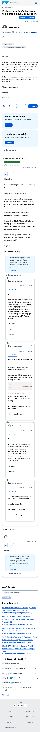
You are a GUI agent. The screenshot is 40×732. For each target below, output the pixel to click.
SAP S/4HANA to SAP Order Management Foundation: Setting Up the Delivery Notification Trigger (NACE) (18, 619)
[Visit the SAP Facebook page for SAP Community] (15, 705)
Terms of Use (30, 711)
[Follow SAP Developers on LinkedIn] (25, 705)
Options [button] (36, 18)
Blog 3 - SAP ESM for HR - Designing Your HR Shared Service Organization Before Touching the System (18, 648)
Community (14, 3)
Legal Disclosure (30, 716)
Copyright (10, 716)
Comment (33, 106)
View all (5, 695)
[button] (3, 36)
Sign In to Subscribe (27, 17)
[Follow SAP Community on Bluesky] (18, 705)
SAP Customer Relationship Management (14, 47)
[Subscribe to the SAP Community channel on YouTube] (22, 705)
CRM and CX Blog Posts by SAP (14, 613)
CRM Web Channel (8, 44)
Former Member (14, 27)
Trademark (10, 722)
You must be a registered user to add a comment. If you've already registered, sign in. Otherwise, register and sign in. (20, 262)
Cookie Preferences (10, 727)
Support (30, 722)
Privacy (10, 711)
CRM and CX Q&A (8, 7)
